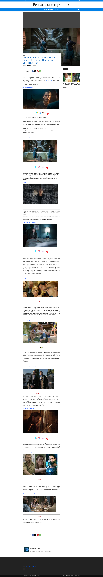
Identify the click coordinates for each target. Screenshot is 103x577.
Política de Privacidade (66, 575)
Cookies (72, 575)
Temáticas (50, 9)
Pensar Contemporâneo (27, 65)
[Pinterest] (38, 71)
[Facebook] (79, 0)
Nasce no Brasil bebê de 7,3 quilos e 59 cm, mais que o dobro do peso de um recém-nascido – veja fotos (71, 85)
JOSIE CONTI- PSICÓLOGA (47, 563)
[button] (79, 9)
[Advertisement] (51, 19)
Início (45, 9)
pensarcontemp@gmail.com (31, 566)
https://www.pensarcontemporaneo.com (36, 549)
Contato (57, 9)
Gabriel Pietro (65, 87)
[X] (35, 71)
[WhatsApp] (40, 71)
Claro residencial (48, 80)
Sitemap (75, 575)
